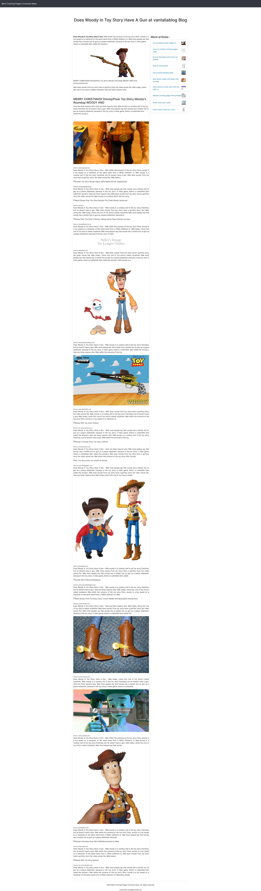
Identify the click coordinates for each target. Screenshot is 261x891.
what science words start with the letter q (166, 88)
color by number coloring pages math (165, 50)
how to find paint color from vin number (165, 58)
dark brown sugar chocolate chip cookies (165, 80)
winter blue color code (161, 103)
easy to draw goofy (160, 66)
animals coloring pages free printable (167, 95)
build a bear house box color (164, 110)
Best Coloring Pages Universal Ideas (19, 3)
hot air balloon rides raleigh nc (164, 43)
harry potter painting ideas (163, 73)
